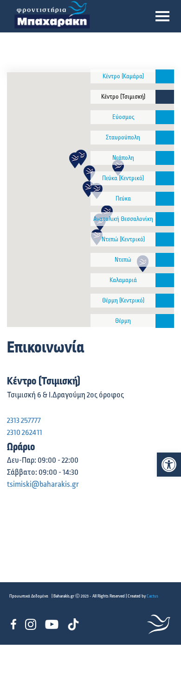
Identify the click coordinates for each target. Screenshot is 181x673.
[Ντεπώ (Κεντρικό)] (164, 239)
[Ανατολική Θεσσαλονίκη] (164, 219)
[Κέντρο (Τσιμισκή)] (164, 97)
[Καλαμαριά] (164, 280)
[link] (169, 465)
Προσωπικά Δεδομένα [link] (28, 596)
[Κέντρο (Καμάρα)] (164, 76)
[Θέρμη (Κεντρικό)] (164, 301)
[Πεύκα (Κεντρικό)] (164, 178)
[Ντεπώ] (164, 260)
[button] (162, 16)
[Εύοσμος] (164, 117)
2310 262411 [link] (24, 432)
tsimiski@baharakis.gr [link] (43, 484)
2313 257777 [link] (24, 420)
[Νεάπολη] (164, 158)
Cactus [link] (152, 596)
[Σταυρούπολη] (164, 138)
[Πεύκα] (164, 199)
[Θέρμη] (164, 321)
